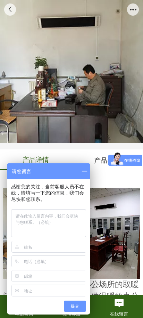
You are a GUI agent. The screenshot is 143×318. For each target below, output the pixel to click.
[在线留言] (119, 303)
